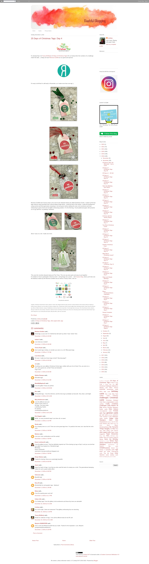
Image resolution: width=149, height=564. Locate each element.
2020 (103, 151)
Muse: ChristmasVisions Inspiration (108, 293)
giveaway (110, 415)
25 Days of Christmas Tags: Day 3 (108, 316)
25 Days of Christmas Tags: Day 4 (108, 308)
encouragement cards (106, 411)
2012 (103, 367)
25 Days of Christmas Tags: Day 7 (108, 287)
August (105, 335)
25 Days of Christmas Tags (59, 56)
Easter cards (103, 409)
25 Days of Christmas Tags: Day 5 (108, 303)
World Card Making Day (105, 456)
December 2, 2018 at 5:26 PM (43, 529)
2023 (103, 144)
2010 (103, 371)
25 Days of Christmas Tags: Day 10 (108, 268)
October (105, 331)
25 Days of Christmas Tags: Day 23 (108, 182)
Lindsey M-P (86, 554)
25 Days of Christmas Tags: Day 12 (108, 259)
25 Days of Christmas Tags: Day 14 (108, 241)
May (104, 343)
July (104, 338)
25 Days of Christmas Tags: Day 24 (108, 177)
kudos (101, 423)
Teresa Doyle (38, 347)
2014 (103, 362)
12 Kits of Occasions (105, 380)
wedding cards (114, 455)
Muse (108, 425)
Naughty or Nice (109, 428)
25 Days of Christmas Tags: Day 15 (108, 235)
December (106, 158)
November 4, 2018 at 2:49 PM (43, 430)
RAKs (107, 435)
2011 (102, 369)
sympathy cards (110, 449)
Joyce (36, 465)
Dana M (37, 483)
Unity (116, 453)
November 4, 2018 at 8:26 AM (43, 360)
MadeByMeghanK (40, 383)
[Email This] (32, 323)
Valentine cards (104, 455)
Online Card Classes (112, 430)
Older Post (92, 540)
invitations (109, 421)
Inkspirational (103, 422)
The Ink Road (108, 453)
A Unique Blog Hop (108, 384)
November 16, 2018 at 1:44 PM (43, 511)
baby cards (107, 391)
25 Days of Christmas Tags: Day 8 (108, 282)
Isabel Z (37, 339)
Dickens (105, 407)
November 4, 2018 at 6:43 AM (43, 336)
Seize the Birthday (111, 439)
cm (36, 364)
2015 (103, 360)
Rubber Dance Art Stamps (106, 437)
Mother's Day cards (108, 423)
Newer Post (35, 540)
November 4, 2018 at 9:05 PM (43, 471)
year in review (113, 456)
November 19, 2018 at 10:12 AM (44, 520)
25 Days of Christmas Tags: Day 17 (108, 221)
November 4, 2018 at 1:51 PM (43, 420)
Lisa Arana (38, 355)
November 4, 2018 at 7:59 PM (43, 453)
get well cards (104, 415)
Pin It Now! (34, 315)
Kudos (40, 30)
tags (62, 320)
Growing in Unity (107, 416)
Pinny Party (102, 435)
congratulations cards (112, 402)
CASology (115, 395)
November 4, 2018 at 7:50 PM (43, 438)
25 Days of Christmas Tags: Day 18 (108, 212)
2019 (103, 153)
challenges (104, 398)
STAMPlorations (105, 448)
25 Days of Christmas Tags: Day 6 (108, 298)
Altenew (116, 387)
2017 (103, 355)
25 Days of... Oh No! (108, 173)
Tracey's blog (79, 276)
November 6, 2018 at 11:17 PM (43, 495)
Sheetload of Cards (104, 440)
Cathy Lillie (38, 499)
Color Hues (103, 402)
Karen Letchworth (40, 442)
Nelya (36, 491)
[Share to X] (35, 323)
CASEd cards (105, 395)
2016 (103, 357)
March (105, 347)
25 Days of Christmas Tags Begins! (107, 327)
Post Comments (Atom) (67, 544)
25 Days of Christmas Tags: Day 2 (108, 321)
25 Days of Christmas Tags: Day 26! (108, 169)
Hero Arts (113, 420)
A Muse (112, 382)
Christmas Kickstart (112, 400)
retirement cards (114, 435)
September (106, 333)
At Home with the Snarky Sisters (107, 216)
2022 (103, 146)
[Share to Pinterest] (38, 323)
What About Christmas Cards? (108, 254)
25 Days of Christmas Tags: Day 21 (108, 196)
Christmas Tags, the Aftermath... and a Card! (108, 164)
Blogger (96, 560)
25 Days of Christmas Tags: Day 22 (108, 191)
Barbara (37, 434)
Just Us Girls (114, 422)
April (104, 345)
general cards (112, 413)
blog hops (115, 394)
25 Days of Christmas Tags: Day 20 (108, 202)
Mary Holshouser (40, 399)
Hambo (106, 418)
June (104, 340)
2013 (103, 364)
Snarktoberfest (111, 444)
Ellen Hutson (113, 409)
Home (34, 30)
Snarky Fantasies (107, 312)
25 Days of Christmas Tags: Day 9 (108, 273)
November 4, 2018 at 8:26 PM (43, 461)
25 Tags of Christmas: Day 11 (108, 263)
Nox (36, 391)
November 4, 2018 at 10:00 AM (43, 388)
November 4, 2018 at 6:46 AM (43, 344)
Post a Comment (37, 533)
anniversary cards (112, 389)
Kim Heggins (38, 416)
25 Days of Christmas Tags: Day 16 (108, 230)
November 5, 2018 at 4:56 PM (43, 479)
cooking (101, 403)
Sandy (37, 424)
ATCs (101, 391)
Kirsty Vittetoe (39, 457)
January (105, 352)
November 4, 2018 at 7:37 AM (43, 352)
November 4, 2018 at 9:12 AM (43, 380)
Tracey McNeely (46, 56)
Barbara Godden (39, 331)
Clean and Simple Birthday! (107, 277)
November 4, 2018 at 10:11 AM (43, 396)
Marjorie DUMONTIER (41, 523)
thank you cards (105, 451)
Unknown (37, 474)
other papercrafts (55, 320)
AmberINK (102, 389)
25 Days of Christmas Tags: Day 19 (108, 207)
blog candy (108, 394)
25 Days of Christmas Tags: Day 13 (108, 250)
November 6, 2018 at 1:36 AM (43, 487)
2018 (103, 156)
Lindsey (37, 507)
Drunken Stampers (113, 407)
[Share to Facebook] (37, 323)
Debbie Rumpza (39, 375)
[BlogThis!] (33, 323)
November (106, 160)
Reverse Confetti (54, 57)
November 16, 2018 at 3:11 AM (43, 503)
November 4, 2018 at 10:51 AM (43, 412)
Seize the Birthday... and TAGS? (108, 186)
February (105, 350)
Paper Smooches (112, 434)
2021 (103, 149)
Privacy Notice (48, 30)
